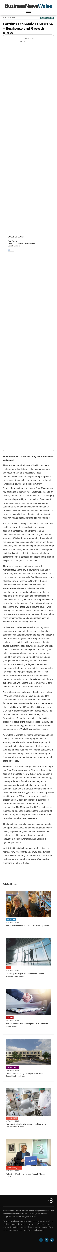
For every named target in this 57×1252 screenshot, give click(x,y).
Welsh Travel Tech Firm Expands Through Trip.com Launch (26, 1175)
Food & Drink (11, 1118)
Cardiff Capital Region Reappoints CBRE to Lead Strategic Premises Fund (25, 975)
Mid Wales (10, 919)
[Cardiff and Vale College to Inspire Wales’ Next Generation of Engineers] (28, 1052)
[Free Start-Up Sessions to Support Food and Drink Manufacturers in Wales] (28, 1102)
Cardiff (9, 1017)
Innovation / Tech (13, 1168)
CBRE (8, 967)
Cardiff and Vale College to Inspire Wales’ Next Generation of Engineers (24, 1075)
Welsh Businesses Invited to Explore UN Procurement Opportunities (27, 1025)
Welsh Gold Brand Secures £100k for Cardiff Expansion (27, 925)
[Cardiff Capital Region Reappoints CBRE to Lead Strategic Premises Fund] (28, 951)
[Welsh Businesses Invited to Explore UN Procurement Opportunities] (28, 1002)
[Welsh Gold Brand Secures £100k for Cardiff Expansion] (28, 904)
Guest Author (47, 18)
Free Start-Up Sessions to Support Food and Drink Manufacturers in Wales (26, 1125)
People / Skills (12, 1067)
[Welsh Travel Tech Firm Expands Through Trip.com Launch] (28, 1152)
